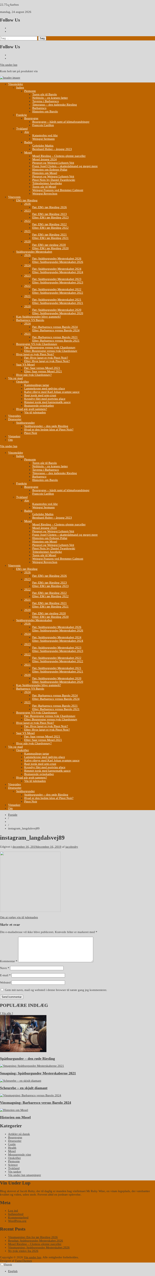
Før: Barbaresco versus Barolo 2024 (55, 327)
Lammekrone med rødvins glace (44, 388)
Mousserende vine (19, 1154)
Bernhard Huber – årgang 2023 (52, 149)
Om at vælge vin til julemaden (19, 917)
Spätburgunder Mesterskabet (34, 251)
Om (10, 439)
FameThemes (23, 1260)
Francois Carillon (43, 125)
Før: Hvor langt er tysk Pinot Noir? (46, 357)
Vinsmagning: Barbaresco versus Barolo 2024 (35, 1103)
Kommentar (8, 961)
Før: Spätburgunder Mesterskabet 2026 (56, 258)
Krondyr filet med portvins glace (44, 398)
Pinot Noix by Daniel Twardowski (53, 179)
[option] (81, 1271)
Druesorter (14, 419)
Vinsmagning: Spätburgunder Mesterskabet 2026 (39, 1247)
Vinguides (14, 415)
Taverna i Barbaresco (45, 101)
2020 (27, 241)
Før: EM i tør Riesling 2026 (49, 207)
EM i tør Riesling (27, 200)
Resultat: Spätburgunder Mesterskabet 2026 (35, 1240)
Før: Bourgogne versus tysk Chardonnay (49, 347)
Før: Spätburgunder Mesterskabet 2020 (56, 309)
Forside (12, 814)
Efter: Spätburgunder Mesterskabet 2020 (57, 313)
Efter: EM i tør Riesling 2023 (50, 217)
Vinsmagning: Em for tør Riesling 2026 (33, 1237)
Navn (4, 968)
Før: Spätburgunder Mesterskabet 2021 (56, 299)
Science (13, 1164)
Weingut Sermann (43, 138)
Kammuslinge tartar (36, 385)
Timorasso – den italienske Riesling (54, 104)
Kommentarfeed (18, 1217)
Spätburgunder (25, 422)
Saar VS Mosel (25, 364)
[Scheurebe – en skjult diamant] (20, 1080)
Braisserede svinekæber (39, 405)
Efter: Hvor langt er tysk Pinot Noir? (47, 361)
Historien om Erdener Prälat (49, 169)
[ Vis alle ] (6, 1013)
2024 (27, 265)
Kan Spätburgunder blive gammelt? (38, 316)
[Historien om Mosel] (14, 1110)
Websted (5, 982)
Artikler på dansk (19, 1134)
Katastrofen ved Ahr (45, 135)
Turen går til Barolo (44, 94)
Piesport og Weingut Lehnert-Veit (53, 162)
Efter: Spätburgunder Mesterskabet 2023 (57, 282)
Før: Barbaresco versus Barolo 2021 (55, 337)
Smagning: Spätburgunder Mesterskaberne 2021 (38, 1073)
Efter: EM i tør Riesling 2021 (50, 238)
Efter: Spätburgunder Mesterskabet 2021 (57, 303)
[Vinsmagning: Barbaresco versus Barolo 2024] (30, 1095)
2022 (27, 220)
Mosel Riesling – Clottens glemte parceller (59, 156)
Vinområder (15, 84)
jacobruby (71, 846)
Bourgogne (31, 118)
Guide (12, 1144)
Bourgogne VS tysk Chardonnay (36, 344)
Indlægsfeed (15, 1214)
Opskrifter (22, 381)
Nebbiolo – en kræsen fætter (50, 97)
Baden (28, 142)
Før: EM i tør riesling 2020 (49, 244)
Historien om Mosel (44, 173)
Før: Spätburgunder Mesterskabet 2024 (56, 268)
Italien (20, 87)
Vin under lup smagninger (24, 1175)
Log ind (13, 1210)
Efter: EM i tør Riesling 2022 (50, 227)
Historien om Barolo (45, 111)
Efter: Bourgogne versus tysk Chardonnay (50, 350)
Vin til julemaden (35, 412)
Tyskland (22, 128)
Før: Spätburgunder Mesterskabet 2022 (56, 289)
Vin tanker (14, 1171)
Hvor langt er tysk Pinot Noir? (35, 354)
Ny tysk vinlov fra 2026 (23, 1250)
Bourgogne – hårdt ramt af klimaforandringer (60, 121)
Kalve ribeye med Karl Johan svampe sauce (52, 391)
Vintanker (14, 436)
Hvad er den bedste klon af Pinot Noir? (48, 429)
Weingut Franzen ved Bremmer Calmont (57, 190)
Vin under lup (8, 64)
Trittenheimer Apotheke (47, 183)
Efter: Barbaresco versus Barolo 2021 (56, 340)
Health (12, 1147)
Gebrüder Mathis (42, 145)
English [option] (13, 1271)
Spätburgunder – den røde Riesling (46, 426)
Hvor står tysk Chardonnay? (34, 374)
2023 (27, 210)
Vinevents (14, 197)
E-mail (5, 975)
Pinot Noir (30, 433)
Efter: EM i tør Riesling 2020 (50, 248)
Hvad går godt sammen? (31, 409)
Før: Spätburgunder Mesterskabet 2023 (56, 279)
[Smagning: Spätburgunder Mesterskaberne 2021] (32, 1065)
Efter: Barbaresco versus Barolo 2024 (56, 330)
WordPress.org (17, 1220)
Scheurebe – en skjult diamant (23, 1088)
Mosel (28, 152)
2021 (27, 231)
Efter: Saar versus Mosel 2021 (43, 371)
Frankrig (21, 114)
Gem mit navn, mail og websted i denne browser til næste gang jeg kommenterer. (56, 990)
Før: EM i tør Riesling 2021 (49, 234)
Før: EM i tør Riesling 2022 (49, 224)
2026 (27, 203)
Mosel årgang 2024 (44, 159)
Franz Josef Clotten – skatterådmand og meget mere (65, 166)
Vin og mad (15, 378)
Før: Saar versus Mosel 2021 (42, 368)
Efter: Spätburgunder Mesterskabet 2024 (57, 272)
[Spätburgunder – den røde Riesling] (23, 1051)
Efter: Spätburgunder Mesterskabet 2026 (57, 262)
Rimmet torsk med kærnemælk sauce (47, 402)
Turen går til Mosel (44, 186)
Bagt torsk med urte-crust (40, 395)
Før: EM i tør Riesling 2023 (49, 214)
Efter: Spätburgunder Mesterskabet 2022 (57, 292)
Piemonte (30, 91)
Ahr (26, 132)
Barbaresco (39, 108)
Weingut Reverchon (44, 193)
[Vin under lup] (10, 77)
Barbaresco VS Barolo (30, 320)
